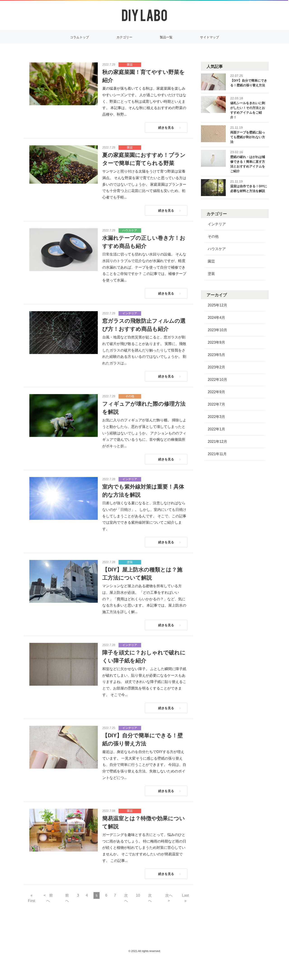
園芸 (130, 64)
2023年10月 (217, 330)
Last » (185, 898)
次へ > (170, 898)
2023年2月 (216, 367)
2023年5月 (216, 355)
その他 (129, 396)
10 (138, 895)
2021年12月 (217, 441)
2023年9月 (216, 342)
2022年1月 (216, 429)
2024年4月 (216, 318)
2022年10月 (217, 379)
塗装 (130, 562)
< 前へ (48, 898)
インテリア (129, 313)
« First (31, 898)
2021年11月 (217, 454)
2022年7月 (216, 404)
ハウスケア (129, 230)
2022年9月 (216, 392)
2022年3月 (216, 417)
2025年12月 (217, 305)
